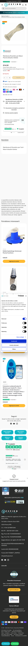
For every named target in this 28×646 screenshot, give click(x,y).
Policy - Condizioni (5, 633)
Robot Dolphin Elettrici (7, 432)
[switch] (24, 323)
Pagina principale (5, 16)
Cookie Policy (21, 633)
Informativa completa (18, 634)
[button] (25, 4)
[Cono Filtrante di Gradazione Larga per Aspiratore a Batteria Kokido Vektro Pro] (14, 279)
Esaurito (18, 77)
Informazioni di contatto (6, 630)
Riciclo (12, 635)
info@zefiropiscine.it (7, 556)
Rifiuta (14, 349)
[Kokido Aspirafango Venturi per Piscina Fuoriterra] (14, 236)
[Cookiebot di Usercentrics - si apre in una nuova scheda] (18, 296)
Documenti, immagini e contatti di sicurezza (15, 108)
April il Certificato (14, 589)
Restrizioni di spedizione (17, 631)
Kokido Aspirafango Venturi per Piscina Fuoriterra (12, 252)
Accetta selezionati (14, 345)
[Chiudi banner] (25, 295)
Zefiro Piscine (10, 627)
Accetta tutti (14, 341)
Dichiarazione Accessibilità (21, 635)
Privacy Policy (14, 633)
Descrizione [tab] (4, 140)
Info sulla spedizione (17, 630)
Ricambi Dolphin (21, 438)
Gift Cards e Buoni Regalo (6, 634)
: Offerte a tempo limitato (15, 12)
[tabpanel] (14, 148)
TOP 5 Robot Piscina (20, 432)
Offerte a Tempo (7, 438)
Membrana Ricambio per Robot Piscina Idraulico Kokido (13, 17)
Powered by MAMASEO (19, 627)
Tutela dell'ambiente (5, 635)
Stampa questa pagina (11, 113)
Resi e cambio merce (5, 631)
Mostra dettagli (20, 337)
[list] (14, 32)
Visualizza (14, 617)
